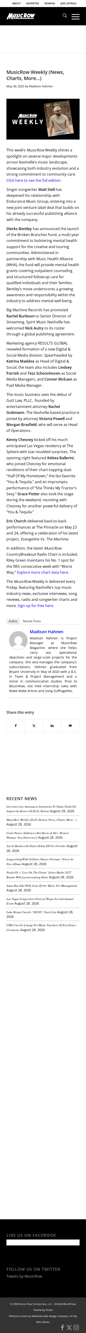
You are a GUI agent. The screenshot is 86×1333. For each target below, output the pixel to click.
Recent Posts (32, 621)
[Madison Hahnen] (18, 648)
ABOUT (16, 3)
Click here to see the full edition (33, 180)
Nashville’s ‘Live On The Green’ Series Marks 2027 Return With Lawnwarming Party (38, 874)
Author (13, 621)
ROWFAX (49, 3)
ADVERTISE (32, 3)
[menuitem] (16, 3)
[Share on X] (34, 725)
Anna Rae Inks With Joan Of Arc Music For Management (41, 885)
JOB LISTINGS (68, 3)
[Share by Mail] (70, 725)
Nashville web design (44, 1316)
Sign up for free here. (36, 605)
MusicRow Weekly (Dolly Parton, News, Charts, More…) (41, 819)
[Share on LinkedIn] (52, 725)
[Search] (62, 16)
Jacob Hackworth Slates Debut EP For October (36, 846)
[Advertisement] (40, 966)
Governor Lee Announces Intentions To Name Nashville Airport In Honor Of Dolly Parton (41, 808)
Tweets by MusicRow (24, 1276)
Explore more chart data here (42, 572)
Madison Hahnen (41, 86)
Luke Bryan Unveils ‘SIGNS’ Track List (31, 912)
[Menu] (73, 16)
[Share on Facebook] (16, 725)
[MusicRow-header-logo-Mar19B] (35, 16)
